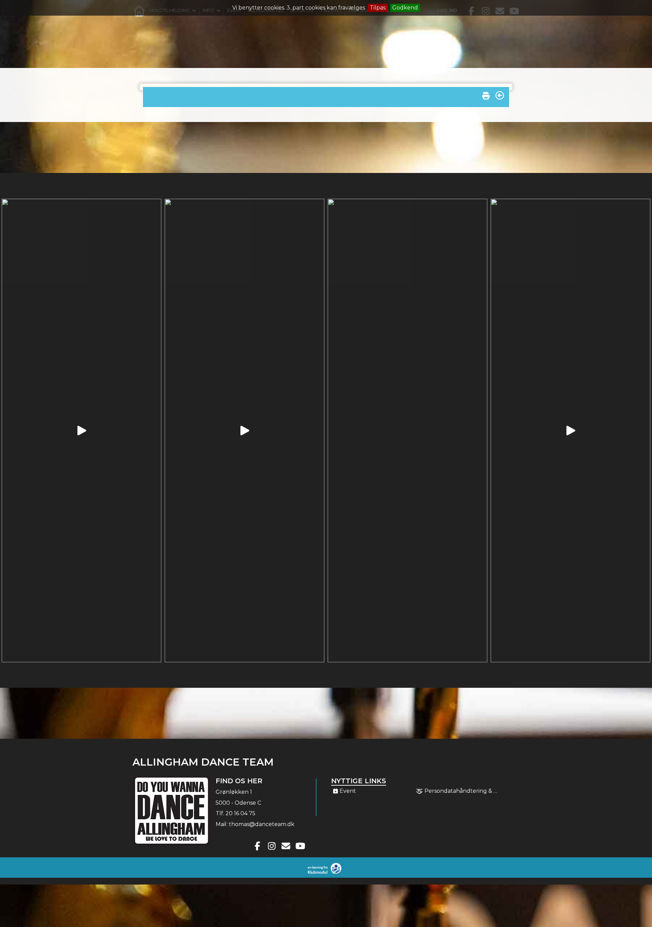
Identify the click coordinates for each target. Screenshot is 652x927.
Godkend (405, 7)
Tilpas (377, 7)
